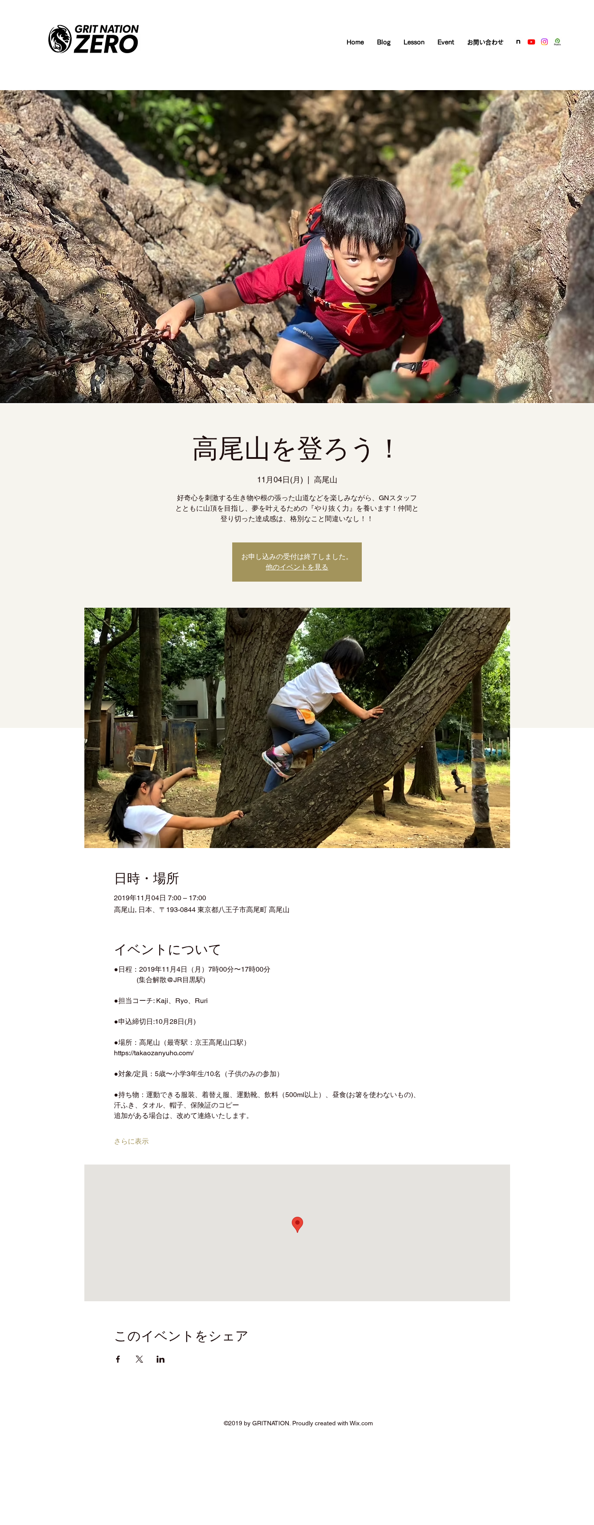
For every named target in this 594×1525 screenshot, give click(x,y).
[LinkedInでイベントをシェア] (161, 1359)
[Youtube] (531, 41)
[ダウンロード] (518, 41)
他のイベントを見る (297, 567)
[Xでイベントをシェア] (139, 1359)
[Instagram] (544, 41)
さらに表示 (131, 1141)
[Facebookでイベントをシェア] (118, 1359)
